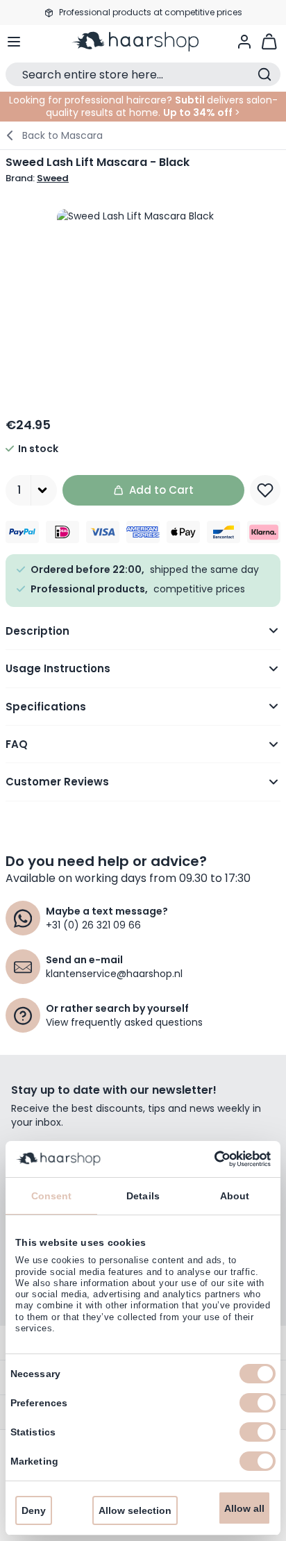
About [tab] (235, 1195)
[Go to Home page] (143, 41)
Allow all (244, 1508)
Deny (34, 1510)
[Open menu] (14, 41)
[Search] (264, 74)
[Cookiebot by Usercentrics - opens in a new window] (210, 1159)
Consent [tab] (51, 1195)
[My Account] (244, 41)
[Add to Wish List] (265, 490)
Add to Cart (161, 490)
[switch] (257, 1403)
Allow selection (135, 1510)
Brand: (37, 178)
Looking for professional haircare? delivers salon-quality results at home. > (143, 106)
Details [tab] (143, 1195)
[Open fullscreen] (143, 295)
